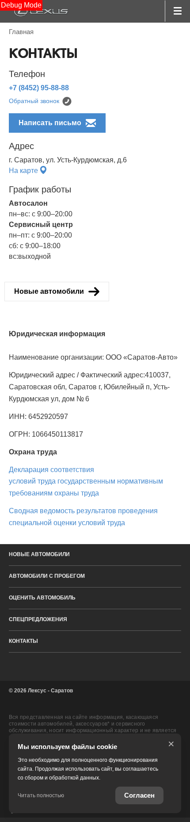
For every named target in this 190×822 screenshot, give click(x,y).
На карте (24, 170)
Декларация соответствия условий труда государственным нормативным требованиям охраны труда (86, 481)
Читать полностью (41, 795)
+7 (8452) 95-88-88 (39, 88)
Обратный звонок (34, 100)
